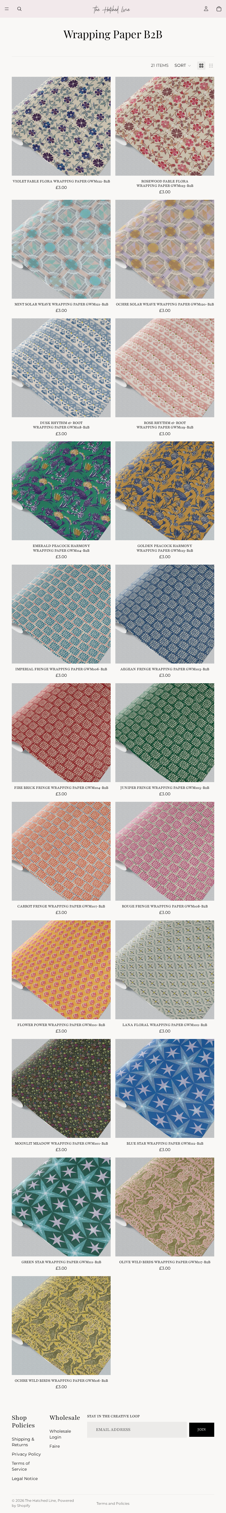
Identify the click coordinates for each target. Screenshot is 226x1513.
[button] (183, 65)
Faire (54, 1446)
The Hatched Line (40, 1500)
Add (106, 166)
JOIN (201, 1429)
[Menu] (7, 9)
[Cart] (218, 8)
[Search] (19, 8)
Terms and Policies (113, 1503)
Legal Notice (25, 1478)
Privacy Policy (26, 1454)
